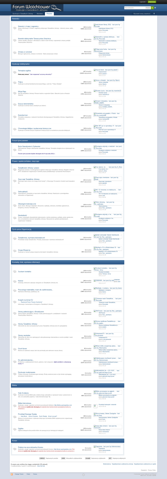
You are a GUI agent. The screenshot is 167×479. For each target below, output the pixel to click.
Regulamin (144, 470)
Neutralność (22, 215)
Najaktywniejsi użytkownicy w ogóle (145, 464)
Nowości (15, 19)
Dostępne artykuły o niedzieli (108, 150)
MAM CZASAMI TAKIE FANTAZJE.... (110, 239)
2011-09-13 (102, 341)
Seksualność (23, 192)
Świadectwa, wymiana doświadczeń (31, 238)
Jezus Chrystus (33, 416)
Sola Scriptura (23, 393)
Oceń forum (22, 349)
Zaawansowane (155, 8)
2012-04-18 (102, 86)
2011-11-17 (102, 433)
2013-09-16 (102, 406)
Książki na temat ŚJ (25, 300)
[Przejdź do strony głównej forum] (37, 8)
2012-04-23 (102, 108)
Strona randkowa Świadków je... (108, 325)
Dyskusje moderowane (26, 372)
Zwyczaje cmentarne (105, 181)
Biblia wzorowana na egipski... (108, 395)
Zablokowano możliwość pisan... (109, 362)
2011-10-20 (102, 316)
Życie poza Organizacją (21, 229)
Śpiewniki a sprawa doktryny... (108, 41)
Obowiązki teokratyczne (27, 204)
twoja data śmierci (104, 430)
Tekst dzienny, (103, 206)
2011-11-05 (102, 44)
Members (40, 14)
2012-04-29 (102, 366)
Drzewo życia (103, 93)
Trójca (20, 82)
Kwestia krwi (22, 115)
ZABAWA (117, 280)
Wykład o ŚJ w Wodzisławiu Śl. (108, 251)
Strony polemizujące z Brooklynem (31, 312)
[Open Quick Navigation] (154, 13)
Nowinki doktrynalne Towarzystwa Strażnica (34, 39)
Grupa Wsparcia (24, 250)
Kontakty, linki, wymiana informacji (26, 262)
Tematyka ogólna (24, 71)
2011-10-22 (102, 353)
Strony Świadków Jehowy (27, 324)
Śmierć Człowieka (104, 105)
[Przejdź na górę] (83, 474)
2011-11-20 (102, 32)
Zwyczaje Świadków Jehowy (29, 179)
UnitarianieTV (103, 337)
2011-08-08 (102, 399)
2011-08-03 (102, 378)
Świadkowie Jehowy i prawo (28, 168)
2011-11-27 (102, 75)
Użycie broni (102, 72)
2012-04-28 (102, 209)
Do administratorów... (26, 360)
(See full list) (41, 466)
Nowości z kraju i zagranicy (28, 26)
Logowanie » (143, 1)
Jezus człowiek (103, 82)
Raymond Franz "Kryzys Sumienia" (31, 302)
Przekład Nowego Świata (27, 414)
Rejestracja (152, 1)
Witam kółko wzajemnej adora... (108, 350)
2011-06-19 (102, 452)
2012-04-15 (102, 57)
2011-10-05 (102, 121)
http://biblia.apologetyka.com (63, 405)
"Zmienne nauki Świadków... (107, 302)
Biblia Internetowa (24, 403)
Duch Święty (43, 416)
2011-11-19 (102, 329)
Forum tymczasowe (20, 141)
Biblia (14, 385)
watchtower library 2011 (106, 28)
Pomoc (35, 474)
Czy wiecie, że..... (104, 169)
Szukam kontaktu (24, 271)
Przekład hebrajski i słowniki (107, 404)
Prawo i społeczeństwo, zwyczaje (25, 161)
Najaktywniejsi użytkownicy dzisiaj (122, 464)
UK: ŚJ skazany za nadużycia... (108, 194)
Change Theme (19, 474)
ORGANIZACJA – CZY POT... (107, 374)
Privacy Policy (152, 470)
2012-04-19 (102, 255)
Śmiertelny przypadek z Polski (108, 117)
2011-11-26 (102, 96)
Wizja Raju (22, 91)
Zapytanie (102, 448)
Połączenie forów (104, 53)
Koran (14, 441)
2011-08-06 (102, 197)
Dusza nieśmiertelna (25, 104)
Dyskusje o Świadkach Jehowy (23, 14)
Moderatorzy (107, 464)
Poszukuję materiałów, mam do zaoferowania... (35, 290)
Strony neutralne (24, 335)
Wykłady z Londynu (105, 290)
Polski (28, 474)
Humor (20, 281)
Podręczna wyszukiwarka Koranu (30, 447)
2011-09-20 (102, 154)
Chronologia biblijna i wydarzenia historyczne (34, 128)
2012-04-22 (102, 306)
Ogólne (20, 428)
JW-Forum (102, 313)
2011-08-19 (102, 172)
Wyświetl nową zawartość (141, 14)
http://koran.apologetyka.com (63, 449)
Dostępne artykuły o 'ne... (106, 218)
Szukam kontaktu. (104, 272)
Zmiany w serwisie (25, 52)
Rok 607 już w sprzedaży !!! (107, 130)
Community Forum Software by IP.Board (145, 474)
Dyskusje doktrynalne (21, 64)
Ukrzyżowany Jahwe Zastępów (108, 417)
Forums (49, 14)
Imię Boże (24, 416)
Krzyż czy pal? (52, 416)
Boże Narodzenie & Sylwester (29, 146)
